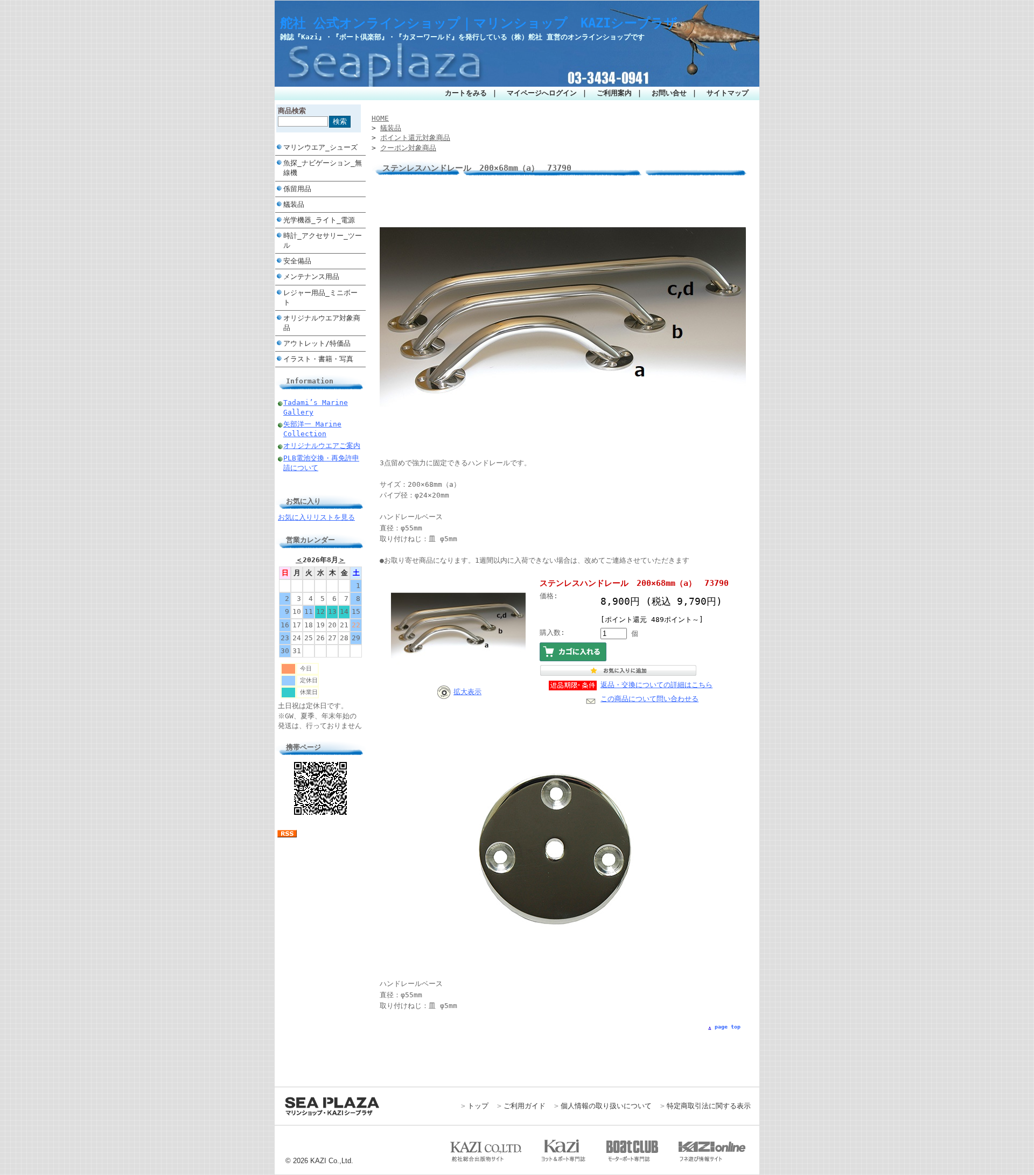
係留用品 (297, 189)
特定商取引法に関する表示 (709, 1106)
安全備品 (297, 261)
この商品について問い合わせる (649, 699)
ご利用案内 (614, 93)
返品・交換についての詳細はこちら (656, 685)
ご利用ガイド (525, 1106)
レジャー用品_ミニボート (320, 297)
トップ (477, 1106)
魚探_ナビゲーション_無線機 (322, 168)
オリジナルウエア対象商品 (321, 323)
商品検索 (292, 111)
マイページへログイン (542, 93)
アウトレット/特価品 (317, 343)
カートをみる (466, 93)
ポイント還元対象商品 (415, 138)
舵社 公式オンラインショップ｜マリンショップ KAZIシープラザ (478, 23)
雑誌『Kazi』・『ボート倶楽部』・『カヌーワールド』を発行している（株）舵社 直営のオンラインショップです (462, 37)
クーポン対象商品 (408, 148)
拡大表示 (467, 692)
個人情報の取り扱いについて (606, 1106)
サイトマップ (728, 93)
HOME (380, 118)
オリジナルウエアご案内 (321, 446)
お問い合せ (669, 93)
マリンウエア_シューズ (320, 147)
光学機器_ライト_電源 (319, 220)
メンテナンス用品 (311, 276)
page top (727, 1027)
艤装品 (293, 204)
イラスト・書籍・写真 (318, 359)
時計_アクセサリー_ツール (322, 240)
